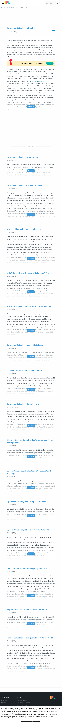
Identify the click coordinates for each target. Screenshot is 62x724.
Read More (31, 171)
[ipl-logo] (7, 3)
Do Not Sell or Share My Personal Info (30, 721)
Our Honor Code (22, 705)
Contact (3, 703)
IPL (2, 7)
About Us (4, 700)
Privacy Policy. (25, 718)
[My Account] (59, 3)
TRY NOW (49, 63)
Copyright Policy (21, 700)
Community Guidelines (24, 703)
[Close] (59, 708)
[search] (54, 3)
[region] (31, 715)
